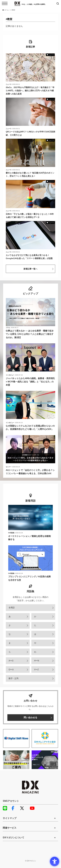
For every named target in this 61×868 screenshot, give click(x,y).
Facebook (14, 808)
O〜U (11, 669)
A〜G (11, 660)
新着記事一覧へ (30, 269)
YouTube (33, 808)
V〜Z (36, 669)
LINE (6, 808)
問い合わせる (30, 717)
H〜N (36, 660)
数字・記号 (14, 678)
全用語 (12, 607)
